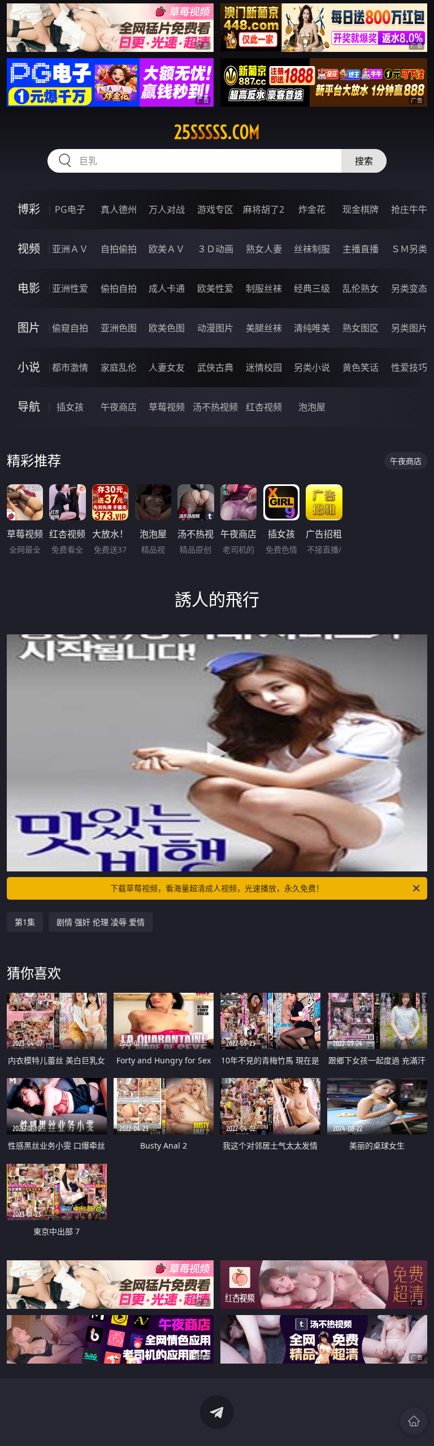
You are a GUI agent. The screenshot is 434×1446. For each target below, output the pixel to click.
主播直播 (360, 249)
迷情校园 (264, 367)
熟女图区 (360, 328)
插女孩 (70, 407)
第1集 (25, 922)
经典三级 (312, 288)
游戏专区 (215, 209)
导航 (29, 406)
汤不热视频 (215, 407)
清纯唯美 (312, 328)
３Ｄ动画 (215, 249)
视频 (29, 248)
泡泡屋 (312, 407)
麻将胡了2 (263, 209)
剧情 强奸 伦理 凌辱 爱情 (101, 922)
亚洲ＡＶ (70, 249)
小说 (29, 367)
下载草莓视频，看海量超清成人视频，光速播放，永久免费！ (217, 888)
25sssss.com (217, 132)
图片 (29, 327)
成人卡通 (167, 288)
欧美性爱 (215, 288)
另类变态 (409, 288)
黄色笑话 (360, 367)
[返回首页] (413, 1421)
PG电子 (70, 209)
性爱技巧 (409, 367)
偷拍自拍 (119, 288)
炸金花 (312, 209)
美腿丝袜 (264, 328)
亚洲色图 (119, 328)
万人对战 (167, 209)
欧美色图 (167, 328)
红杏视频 (264, 407)
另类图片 (409, 328)
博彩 (29, 209)
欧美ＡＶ (167, 249)
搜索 (364, 161)
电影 (29, 288)
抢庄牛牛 (409, 209)
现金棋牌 (360, 209)
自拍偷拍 (119, 249)
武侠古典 (215, 367)
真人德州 (119, 209)
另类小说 (312, 367)
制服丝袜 (264, 288)
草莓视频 (167, 407)
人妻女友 (167, 367)
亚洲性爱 (70, 288)
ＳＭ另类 (409, 249)
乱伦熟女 (360, 288)
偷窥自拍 (70, 328)
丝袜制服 (312, 249)
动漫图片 (215, 328)
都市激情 (70, 367)
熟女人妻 (264, 249)
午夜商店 (119, 407)
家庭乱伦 (119, 367)
